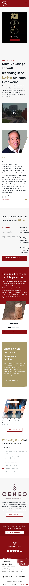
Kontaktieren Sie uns (15, 532)
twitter (17, 551)
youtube (21, 551)
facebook (8, 551)
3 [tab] (17, 327)
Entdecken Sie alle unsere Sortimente (14, 332)
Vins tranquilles (13, 313)
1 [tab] (9, 327)
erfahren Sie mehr (11, 380)
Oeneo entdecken (14, 515)
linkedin (11, 551)
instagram (14, 551)
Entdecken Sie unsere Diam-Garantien (12, 258)
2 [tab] (13, 327)
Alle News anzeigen (14, 430)
